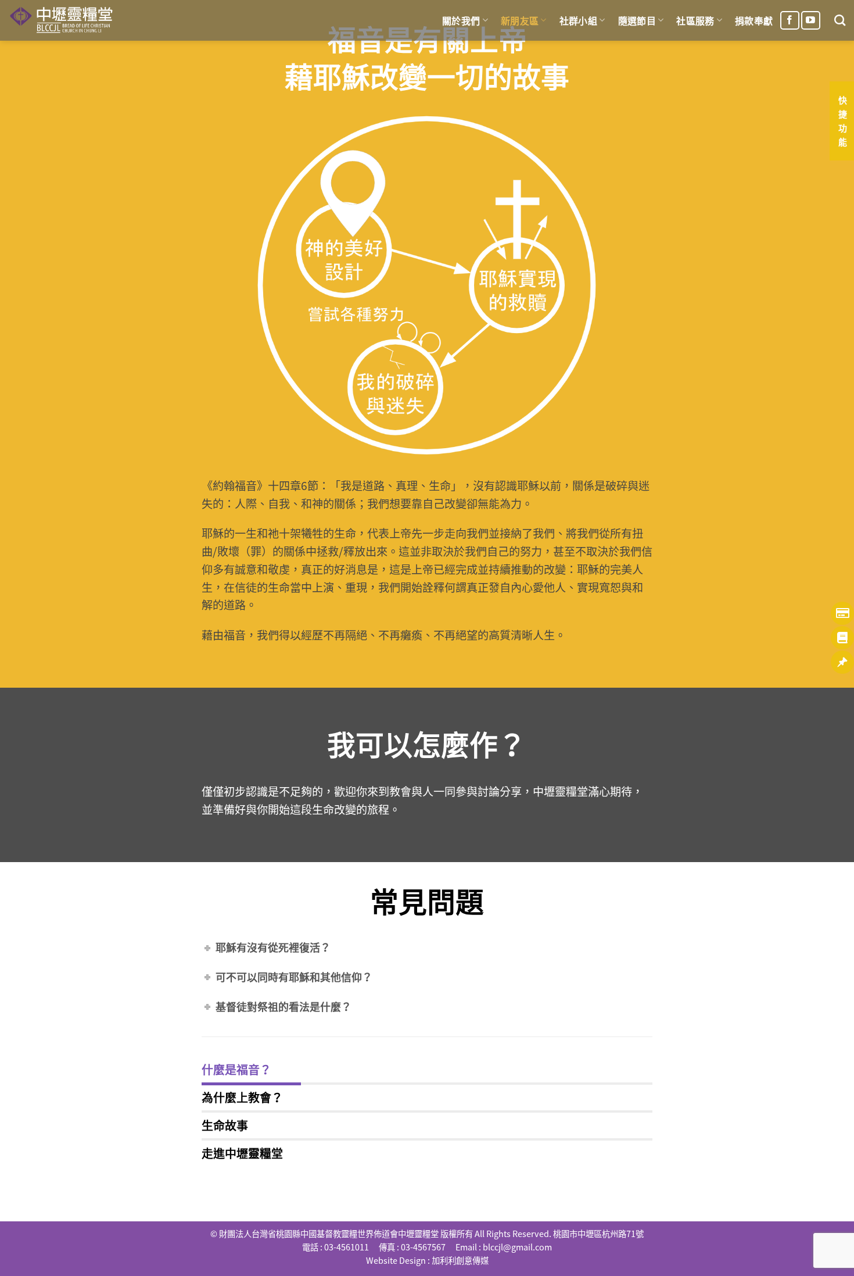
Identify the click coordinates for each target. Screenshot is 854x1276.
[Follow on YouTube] (810, 20)
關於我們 (461, 20)
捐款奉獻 (754, 20)
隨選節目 (637, 20)
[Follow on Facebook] (789, 20)
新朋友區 (520, 20)
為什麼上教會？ (242, 1097)
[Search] (839, 20)
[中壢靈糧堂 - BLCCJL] (63, 20)
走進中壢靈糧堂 (242, 1153)
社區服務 (695, 20)
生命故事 (225, 1125)
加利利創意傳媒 (460, 1260)
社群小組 (578, 20)
